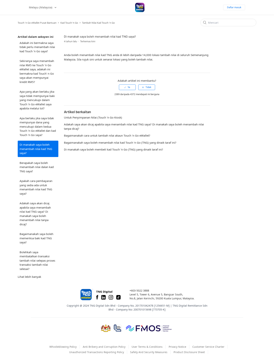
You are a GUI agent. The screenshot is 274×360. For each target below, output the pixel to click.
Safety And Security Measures (148, 352)
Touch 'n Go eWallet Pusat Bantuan (37, 22)
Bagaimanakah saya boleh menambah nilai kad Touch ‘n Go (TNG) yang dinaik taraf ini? (120, 142)
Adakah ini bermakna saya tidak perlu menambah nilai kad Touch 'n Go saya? (37, 47)
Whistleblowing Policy (63, 346)
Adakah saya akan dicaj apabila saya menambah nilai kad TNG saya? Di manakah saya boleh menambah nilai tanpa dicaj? (35, 213)
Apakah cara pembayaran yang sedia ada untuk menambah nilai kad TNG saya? (36, 187)
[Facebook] (97, 297)
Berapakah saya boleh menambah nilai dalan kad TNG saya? (37, 167)
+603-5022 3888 (139, 290)
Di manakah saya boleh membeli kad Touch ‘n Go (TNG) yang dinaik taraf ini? (113, 149)
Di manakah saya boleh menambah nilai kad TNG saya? (36, 149)
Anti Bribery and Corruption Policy (104, 346)
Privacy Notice (177, 346)
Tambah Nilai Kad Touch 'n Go (98, 22)
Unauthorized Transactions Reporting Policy (96, 352)
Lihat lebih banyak (29, 277)
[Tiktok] (118, 297)
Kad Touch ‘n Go (69, 22)
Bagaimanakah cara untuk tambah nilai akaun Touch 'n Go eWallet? (107, 135)
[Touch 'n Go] (86, 295)
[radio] (127, 87)
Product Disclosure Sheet (189, 352)
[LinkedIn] (103, 297)
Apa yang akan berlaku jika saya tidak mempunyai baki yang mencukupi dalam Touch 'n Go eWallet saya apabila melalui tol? (37, 100)
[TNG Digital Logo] (139, 7)
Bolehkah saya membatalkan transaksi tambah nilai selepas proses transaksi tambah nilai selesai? (37, 260)
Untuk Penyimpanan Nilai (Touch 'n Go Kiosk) (93, 117)
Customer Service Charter (208, 346)
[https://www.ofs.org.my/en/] (148, 328)
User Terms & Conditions (147, 346)
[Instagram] (111, 297)
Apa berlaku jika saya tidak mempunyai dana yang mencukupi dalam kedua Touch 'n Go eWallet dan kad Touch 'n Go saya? (38, 126)
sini (92, 59)
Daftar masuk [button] (234, 7)
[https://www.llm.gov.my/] (117, 328)
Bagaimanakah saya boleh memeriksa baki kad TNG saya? (36, 238)
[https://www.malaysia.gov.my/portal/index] (106, 328)
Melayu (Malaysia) (41, 7)
